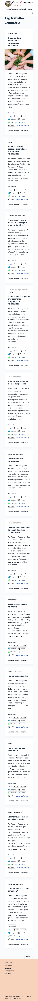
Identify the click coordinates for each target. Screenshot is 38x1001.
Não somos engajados (18, 676)
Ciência (10, 33)
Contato (8, 973)
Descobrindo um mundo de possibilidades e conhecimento (19, 529)
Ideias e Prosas (18, 377)
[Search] (32, 13)
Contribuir (8, 965)
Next (28, 957)
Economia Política (14, 216)
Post (10, 116)
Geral (16, 33)
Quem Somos (9, 963)
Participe (8, 968)
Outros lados (10, 971)
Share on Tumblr (22, 125)
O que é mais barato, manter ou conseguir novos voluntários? (17, 222)
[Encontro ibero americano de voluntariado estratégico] (19, 59)
